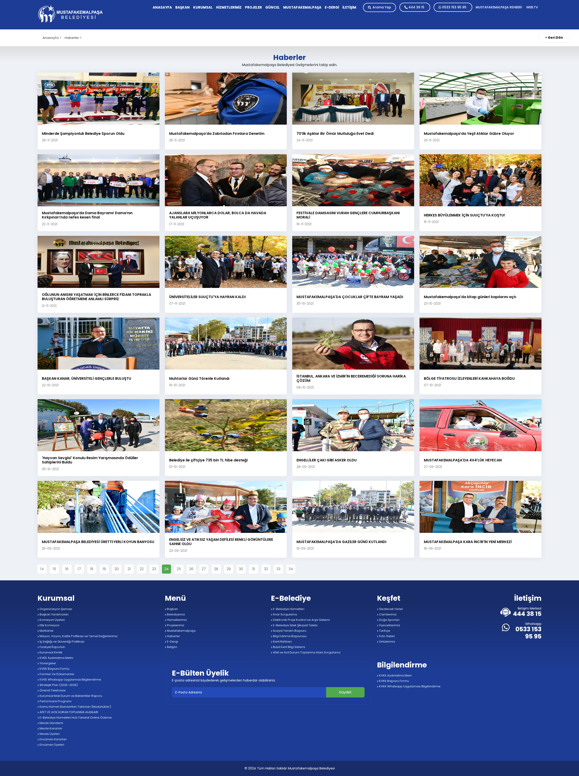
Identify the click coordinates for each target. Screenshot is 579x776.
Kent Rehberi (282, 641)
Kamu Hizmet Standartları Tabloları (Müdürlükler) (75, 707)
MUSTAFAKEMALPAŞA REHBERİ (499, 7)
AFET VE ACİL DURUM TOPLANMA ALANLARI (68, 712)
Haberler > (73, 37)
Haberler (173, 636)
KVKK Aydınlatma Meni (395, 675)
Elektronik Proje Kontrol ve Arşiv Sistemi (301, 620)
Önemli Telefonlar (52, 690)
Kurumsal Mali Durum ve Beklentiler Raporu (70, 696)
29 (229, 569)
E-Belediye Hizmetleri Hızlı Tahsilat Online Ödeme (75, 717)
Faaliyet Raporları (52, 647)
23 (154, 569)
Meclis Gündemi (51, 723)
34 (291, 569)
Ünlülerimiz (386, 641)
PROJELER (253, 7)
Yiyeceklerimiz (389, 625)
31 (253, 569)
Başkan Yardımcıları (54, 614)
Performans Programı (55, 701)
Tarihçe (384, 631)
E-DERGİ (332, 7)
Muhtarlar (46, 631)
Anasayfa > (52, 37)
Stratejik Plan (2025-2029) (58, 685)
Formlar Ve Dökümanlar (56, 674)
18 (91, 569)
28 (216, 569)
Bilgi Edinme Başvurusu (289, 636)
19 (104, 569)
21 (129, 569)
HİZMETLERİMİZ (229, 7)
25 (179, 569)
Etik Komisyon (49, 625)
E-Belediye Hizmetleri (288, 609)
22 (142, 569)
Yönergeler (47, 663)
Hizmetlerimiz (176, 620)
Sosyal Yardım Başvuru (289, 631)
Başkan (172, 609)
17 (79, 569)
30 (241, 569)
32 (266, 569)
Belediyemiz (175, 614)
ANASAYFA (162, 7)
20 (116, 569)
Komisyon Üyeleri (52, 620)
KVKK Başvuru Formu (54, 669)
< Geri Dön (554, 37)
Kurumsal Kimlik (50, 652)
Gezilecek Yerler (390, 609)
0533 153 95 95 (454, 7)
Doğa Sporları (388, 620)
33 (278, 569)
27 (204, 569)
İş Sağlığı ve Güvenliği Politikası (61, 641)
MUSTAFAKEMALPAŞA (302, 7)
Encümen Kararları (53, 739)
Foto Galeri (386, 636)
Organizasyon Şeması (55, 609)
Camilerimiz (387, 614)
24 (166, 569)
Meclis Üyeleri (49, 734)
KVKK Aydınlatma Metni (56, 658)
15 (54, 569)
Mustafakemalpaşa (181, 631)
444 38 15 (416, 7)
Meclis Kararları (50, 728)
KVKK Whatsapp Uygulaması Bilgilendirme (70, 679)
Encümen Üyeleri (51, 745)
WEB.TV (532, 7)
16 (67, 569)
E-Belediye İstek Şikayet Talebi (295, 625)
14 (42, 569)
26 (191, 569)
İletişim (171, 647)
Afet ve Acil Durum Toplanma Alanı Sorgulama (306, 652)
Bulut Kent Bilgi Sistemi (288, 647)
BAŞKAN (182, 7)
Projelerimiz (175, 625)
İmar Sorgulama (284, 614)
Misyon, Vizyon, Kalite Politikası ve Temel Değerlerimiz (78, 636)
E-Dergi (172, 641)
